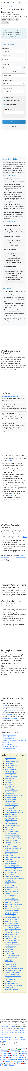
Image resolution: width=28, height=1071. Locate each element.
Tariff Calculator (9, 856)
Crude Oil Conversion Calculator (14, 810)
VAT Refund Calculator (11, 816)
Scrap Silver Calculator (11, 850)
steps (10, 460)
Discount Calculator (10, 854)
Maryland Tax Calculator (12, 901)
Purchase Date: (7, 80)
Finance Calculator (8, 737)
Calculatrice (6, 1055)
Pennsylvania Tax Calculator (13, 929)
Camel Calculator (10, 953)
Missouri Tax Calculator (11, 912)
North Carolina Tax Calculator (13, 931)
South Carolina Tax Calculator (13, 940)
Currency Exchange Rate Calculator (15, 857)
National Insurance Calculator (13, 795)
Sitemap (23, 1039)
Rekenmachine (18, 1061)
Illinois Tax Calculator (11, 869)
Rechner (8, 1061)
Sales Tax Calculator (10, 780)
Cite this (4, 16)
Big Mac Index (9, 949)
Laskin (20, 1059)
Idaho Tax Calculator (11, 938)
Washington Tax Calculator (12, 897)
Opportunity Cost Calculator (13, 848)
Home (2, 7)
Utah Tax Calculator (10, 914)
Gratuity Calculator (10, 769)
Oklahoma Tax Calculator (12, 923)
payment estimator (21, 557)
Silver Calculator (9, 959)
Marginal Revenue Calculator (13, 970)
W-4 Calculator (9, 880)
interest (5, 705)
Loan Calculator (8, 744)
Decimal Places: (8, 109)
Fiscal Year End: (7, 88)
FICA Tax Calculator (10, 872)
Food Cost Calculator (11, 822)
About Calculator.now (6, 1037)
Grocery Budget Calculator (12, 825)
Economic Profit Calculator (12, 972)
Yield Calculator (9, 809)
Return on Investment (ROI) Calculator (14, 740)
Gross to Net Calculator (12, 846)
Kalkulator (3, 1057)
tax (17, 19)
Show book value (10, 104)
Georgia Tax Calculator (11, 906)
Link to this (14, 16)
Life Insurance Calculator (12, 983)
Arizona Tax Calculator (11, 916)
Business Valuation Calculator (13, 985)
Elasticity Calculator (10, 966)
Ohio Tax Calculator (10, 895)
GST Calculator (9, 784)
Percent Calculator (8, 742)
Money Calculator (10, 886)
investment (5, 22)
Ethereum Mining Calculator (11, 746)
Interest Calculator (8, 739)
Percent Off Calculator (11, 790)
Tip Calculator (9, 767)
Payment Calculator (9, 748)
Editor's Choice (18, 1037)
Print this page (6, 14)
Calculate (14, 122)
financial (24, 530)
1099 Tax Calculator (10, 882)
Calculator (15, 1052)
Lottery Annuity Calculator (12, 837)
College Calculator (10, 980)
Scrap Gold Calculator (11, 797)
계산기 (12, 1065)
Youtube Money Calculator (12, 807)
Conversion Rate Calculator (13, 839)
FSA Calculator (9, 961)
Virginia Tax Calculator (11, 899)
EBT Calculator (9, 987)
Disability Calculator (10, 884)
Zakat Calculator (9, 786)
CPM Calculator (9, 829)
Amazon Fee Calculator (11, 777)
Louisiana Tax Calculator (12, 925)
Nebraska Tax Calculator (12, 936)
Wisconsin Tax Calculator (12, 918)
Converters (3, 1041)
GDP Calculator (9, 827)
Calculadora (14, 1050)
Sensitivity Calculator (11, 957)
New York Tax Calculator (12, 865)
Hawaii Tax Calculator (11, 934)
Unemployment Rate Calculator (14, 968)
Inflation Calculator (9, 711)
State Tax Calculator (10, 859)
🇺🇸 (20, 2)
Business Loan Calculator (12, 831)
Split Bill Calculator (10, 946)
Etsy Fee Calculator (10, 775)
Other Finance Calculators (7, 1027)
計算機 (18, 1063)
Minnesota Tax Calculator (12, 927)
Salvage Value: (7, 56)
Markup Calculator (10, 792)
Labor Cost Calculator (11, 824)
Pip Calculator (9, 978)
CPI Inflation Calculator (11, 762)
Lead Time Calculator (11, 963)
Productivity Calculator (11, 840)
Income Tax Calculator (11, 805)
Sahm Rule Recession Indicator (14, 812)
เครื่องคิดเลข (9, 1063)
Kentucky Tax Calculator (12, 933)
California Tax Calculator (12, 861)
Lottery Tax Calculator (11, 799)
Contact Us (3, 1039)
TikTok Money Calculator (12, 955)
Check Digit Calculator (11, 852)
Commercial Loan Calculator (13, 976)
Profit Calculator (9, 793)
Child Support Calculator (12, 876)
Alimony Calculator (10, 965)
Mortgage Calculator (9, 735)
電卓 (5, 1065)
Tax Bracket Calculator (11, 803)
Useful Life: (5, 64)
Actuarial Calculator (10, 948)
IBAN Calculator (9, 778)
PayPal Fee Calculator (11, 771)
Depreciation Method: (9, 72)
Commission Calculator (10, 718)
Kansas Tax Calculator (11, 942)
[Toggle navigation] (25, 2)
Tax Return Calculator (11, 818)
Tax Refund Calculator (11, 814)
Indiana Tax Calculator (11, 902)
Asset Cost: (5, 48)
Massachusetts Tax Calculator (13, 904)
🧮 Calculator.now (7, 2)
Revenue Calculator (10, 801)
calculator (11, 19)
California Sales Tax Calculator (13, 867)
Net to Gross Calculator (12, 989)
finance (4, 19)
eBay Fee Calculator (10, 773)
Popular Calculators (13, 1039)
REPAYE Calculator (10, 981)
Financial (7, 7)
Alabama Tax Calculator (11, 919)
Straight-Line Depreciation (10, 396)
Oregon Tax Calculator (11, 891)
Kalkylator (12, 1059)
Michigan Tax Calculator (12, 889)
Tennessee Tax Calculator (12, 910)
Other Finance (14, 7)
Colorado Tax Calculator (12, 893)
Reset (14, 127)
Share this (24, 16)
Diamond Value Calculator (12, 974)
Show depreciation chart (13, 100)
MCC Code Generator (11, 820)
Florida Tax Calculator (11, 887)
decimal (11, 495)
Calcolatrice (4, 1050)
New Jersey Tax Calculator (12, 908)
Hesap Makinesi (17, 1055)
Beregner (22, 1048)
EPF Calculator (9, 788)
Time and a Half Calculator (12, 835)
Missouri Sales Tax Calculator (13, 871)
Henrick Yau (10, 12)
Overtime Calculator (11, 833)
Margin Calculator (10, 782)
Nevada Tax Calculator (11, 921)
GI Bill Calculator (9, 951)
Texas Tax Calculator (11, 863)
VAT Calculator (7, 714)
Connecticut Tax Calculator (12, 944)
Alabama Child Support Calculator (15, 878)
